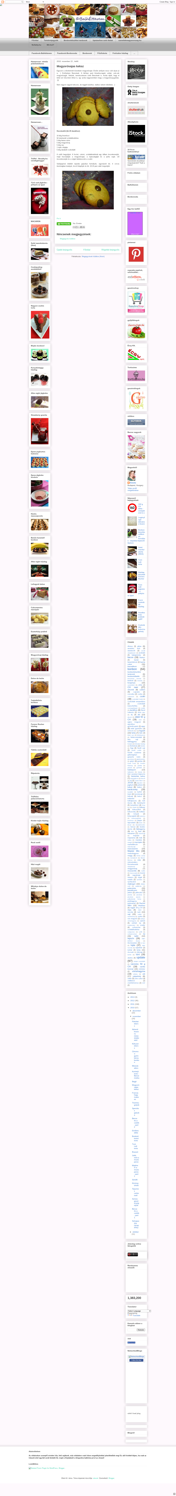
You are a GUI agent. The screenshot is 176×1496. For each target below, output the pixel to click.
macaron (131, 833)
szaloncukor (131, 925)
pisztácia (139, 895)
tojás (133, 945)
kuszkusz (131, 820)
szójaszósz (131, 932)
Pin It (59, 219)
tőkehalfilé (131, 952)
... (134, 53)
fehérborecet (141, 735)
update (141, 957)
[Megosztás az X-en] (79, 227)
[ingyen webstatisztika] (131, 1343)
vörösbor (142, 969)
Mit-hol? (50, 45)
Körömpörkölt (135, 1184)
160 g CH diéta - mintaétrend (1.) (141, 508)
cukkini (142, 690)
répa (129, 910)
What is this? (135, 234)
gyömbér (139, 767)
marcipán (138, 842)
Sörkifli (134, 1180)
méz (139, 860)
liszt (139, 831)
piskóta (130, 895)
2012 (132, 1001)
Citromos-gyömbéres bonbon (135, 1056)
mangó (130, 842)
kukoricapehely (136, 818)
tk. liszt (143, 943)
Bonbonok (87, 53)
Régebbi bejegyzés (110, 250)
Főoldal (35, 40)
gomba (139, 761)
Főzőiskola (102, 53)
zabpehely (137, 976)
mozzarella (132, 871)
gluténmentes (141, 759)
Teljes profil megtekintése (133, 489)
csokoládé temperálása (136, 702)
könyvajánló (132, 816)
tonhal (130, 950)
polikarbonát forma (134, 899)
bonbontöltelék (134, 676)
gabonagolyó (132, 755)
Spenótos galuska (135, 1111)
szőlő (140, 932)
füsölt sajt (141, 748)
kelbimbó (131, 799)
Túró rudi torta (140, 562)
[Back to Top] (174, 1494)
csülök (143, 708)
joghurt (130, 785)
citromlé (131, 690)
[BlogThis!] (76, 227)
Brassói (135, 1152)
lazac (141, 822)
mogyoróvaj (132, 869)
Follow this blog (136, 1360)
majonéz (136, 836)
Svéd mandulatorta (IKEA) (141, 550)
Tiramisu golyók (135, 1104)
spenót (142, 921)
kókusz (142, 807)
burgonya (131, 683)
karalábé (130, 792)
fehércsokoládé (136, 737)
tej (144, 934)
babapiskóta (136, 655)
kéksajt (130, 796)
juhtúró (140, 785)
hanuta (140, 772)
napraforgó (136, 875)
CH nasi (133, 687)
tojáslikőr (139, 948)
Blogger (111, 1478)
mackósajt (142, 833)
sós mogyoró (132, 919)
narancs (130, 877)
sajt (129, 914)
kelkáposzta (132, 801)
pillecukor (139, 892)
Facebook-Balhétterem (42, 53)
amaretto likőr (134, 648)
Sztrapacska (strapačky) (135, 1224)
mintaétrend (131, 866)
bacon (130, 657)
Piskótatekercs (135, 1023)
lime (132, 831)
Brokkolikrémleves (135, 1138)
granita (140, 765)
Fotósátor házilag (120, 53)
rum (139, 912)
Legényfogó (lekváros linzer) (141, 520)
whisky (135, 974)
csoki (142, 696)
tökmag (139, 952)
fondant (130, 744)
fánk (141, 733)
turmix (129, 954)
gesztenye (131, 759)
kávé (129, 794)
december (137, 1011)
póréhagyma (132, 901)
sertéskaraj (131, 916)
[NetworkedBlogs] (136, 1356)
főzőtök (142, 746)
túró (138, 954)
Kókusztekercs (135, 1046)
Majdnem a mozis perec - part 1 (135, 1170)
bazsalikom (132, 666)
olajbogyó (131, 884)
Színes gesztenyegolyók (135, 1202)
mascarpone (133, 849)
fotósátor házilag (140, 744)
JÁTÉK (130, 783)
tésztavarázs (132, 943)
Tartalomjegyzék (51, 40)
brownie (139, 680)
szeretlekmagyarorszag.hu (129, 40)
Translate (136, 1315)
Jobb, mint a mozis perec (135, 1158)
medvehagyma (133, 853)
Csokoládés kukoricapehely (141, 628)
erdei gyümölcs (136, 728)
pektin (130, 892)
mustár (142, 873)
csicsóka (131, 694)
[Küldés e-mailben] (74, 227)
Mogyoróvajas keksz (70, 66)
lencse (133, 827)
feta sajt (133, 739)
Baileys (142, 657)
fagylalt (142, 731)
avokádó (142, 653)
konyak (136, 814)
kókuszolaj (132, 812)
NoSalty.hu (36, 45)
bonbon (132, 669)
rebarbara (141, 905)
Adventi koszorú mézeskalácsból (135, 1034)
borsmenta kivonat (134, 678)
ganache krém (134, 757)
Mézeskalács (135, 1067)
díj (132, 715)
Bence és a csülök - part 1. (135, 1213)
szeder (142, 925)
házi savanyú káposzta (136, 774)
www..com (135, 213)
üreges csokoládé (139, 961)
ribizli (139, 910)
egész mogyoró (134, 722)
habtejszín (132, 770)
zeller (130, 978)
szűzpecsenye (132, 934)
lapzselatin (132, 823)
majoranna (131, 838)
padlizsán (138, 886)
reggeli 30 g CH (136, 908)
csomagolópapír (133, 708)
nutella (130, 880)
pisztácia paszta (134, 897)
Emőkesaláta (135, 1132)
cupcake (136, 692)
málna (129, 840)
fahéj (134, 733)
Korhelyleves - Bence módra (135, 1074)
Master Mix (134, 851)
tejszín (131, 938)
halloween (131, 772)
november (137, 1016)
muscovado (133, 873)
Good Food (132, 763)
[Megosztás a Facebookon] (81, 227)
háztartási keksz (138, 776)
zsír (143, 983)
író (131, 781)
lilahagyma (140, 829)
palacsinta (132, 888)
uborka (130, 958)
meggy (130, 856)
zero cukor (139, 978)
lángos (139, 820)
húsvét (143, 778)
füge (131, 748)
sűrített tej (136, 923)
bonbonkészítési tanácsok (134, 673)
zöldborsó (131, 981)
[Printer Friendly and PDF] (64, 224)
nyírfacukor (132, 882)
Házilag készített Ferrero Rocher (141, 575)
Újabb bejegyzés (64, 250)
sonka (140, 916)
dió (139, 715)
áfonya (130, 646)
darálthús (133, 710)
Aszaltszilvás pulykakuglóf (141, 616)
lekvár (129, 825)
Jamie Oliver (139, 780)
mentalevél (133, 858)
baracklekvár (132, 662)
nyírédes (139, 879)
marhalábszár (133, 844)
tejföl (136, 936)
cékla (140, 685)
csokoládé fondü (137, 699)
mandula (139, 840)
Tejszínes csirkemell (135, 1192)
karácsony (133, 789)
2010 (132, 1008)
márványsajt (131, 846)
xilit (144, 974)
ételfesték (131, 731)
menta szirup (140, 855)
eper (143, 726)
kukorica (142, 816)
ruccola (130, 912)
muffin (143, 871)
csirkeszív (131, 696)
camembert (131, 685)
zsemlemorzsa (133, 983)
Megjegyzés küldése (67, 239)
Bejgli (134, 1081)
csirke (140, 694)
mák (140, 838)
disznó (130, 717)
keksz (139, 796)
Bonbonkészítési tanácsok (75, 40)
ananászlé (131, 651)
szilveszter (136, 927)
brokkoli (130, 681)
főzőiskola (133, 746)
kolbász (142, 812)
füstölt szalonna (134, 753)
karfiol (139, 792)
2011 (132, 1004)
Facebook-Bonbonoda (67, 53)
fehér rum (131, 735)
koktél (134, 807)
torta (138, 950)
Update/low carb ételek (103, 40)
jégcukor (140, 783)
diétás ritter (141, 712)
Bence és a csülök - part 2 (135, 1122)
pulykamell (132, 903)
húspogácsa (134, 778)
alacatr (95, 1478)
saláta (139, 914)
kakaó (130, 787)
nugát (140, 877)
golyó (132, 761)
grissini (130, 767)
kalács (139, 787)
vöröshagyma (138, 971)
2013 (132, 997)
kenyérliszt (134, 805)
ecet (140, 719)
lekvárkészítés (140, 825)
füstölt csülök (136, 750)
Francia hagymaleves (135, 1096)
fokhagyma (132, 742)
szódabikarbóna (133, 930)
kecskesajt (138, 794)
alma (139, 646)
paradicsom (132, 890)
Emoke (133, 483)
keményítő (141, 803)
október (136, 1232)
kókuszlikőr (136, 809)
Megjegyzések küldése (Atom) (93, 256)
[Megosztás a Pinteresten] (83, 227)
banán (136, 660)
